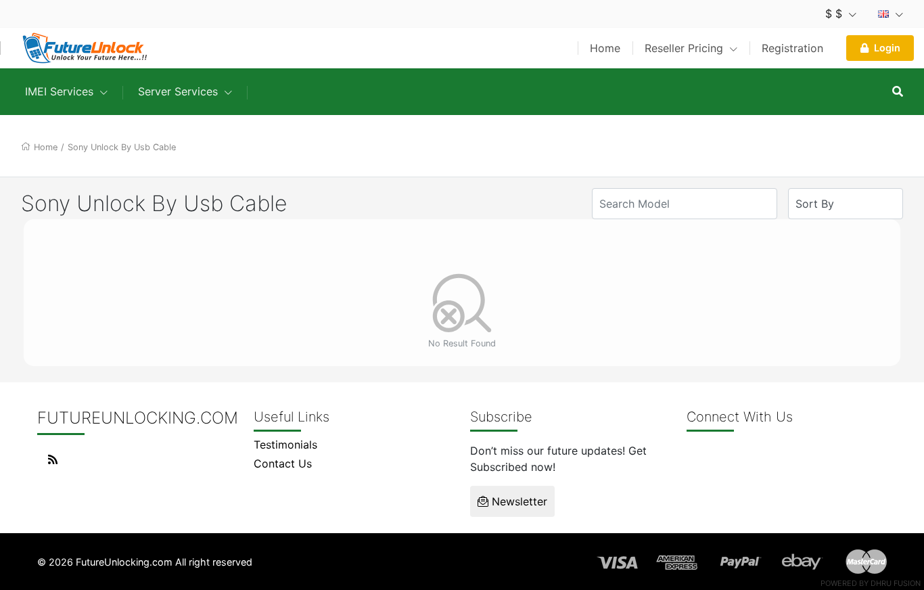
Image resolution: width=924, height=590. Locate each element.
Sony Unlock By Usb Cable (122, 147)
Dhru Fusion (896, 583)
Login (887, 47)
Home (605, 48)
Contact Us (283, 463)
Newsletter (517, 501)
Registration (792, 48)
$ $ (835, 13)
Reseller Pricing (685, 48)
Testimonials (285, 444)
